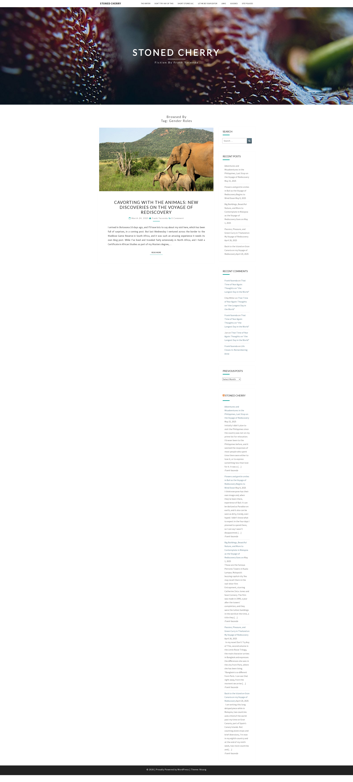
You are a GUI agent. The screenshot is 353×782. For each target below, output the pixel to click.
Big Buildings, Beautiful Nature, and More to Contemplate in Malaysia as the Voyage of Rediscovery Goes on (236, 212)
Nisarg (202, 769)
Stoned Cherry (110, 3)
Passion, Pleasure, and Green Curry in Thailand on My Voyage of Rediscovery (236, 233)
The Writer (145, 3)
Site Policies (247, 3)
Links (223, 3)
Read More (157, 252)
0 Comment (177, 218)
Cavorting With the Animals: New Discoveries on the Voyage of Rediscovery (156, 207)
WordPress (183, 769)
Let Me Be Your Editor (207, 3)
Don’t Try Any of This (164, 3)
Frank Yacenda (160, 218)
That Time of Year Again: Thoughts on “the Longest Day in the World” (236, 336)
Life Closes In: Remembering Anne (236, 350)
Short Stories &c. (186, 3)
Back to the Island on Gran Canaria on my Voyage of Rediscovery (236, 250)
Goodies (234, 3)
